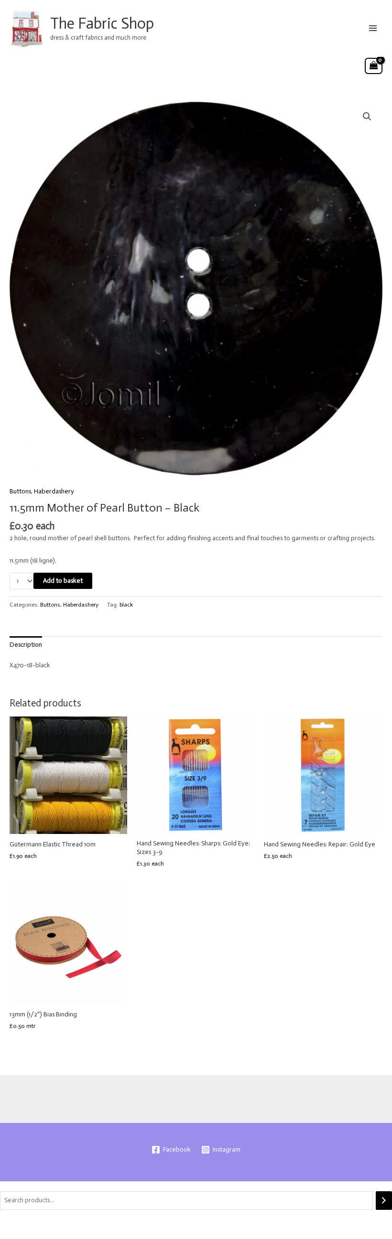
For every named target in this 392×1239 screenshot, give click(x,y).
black (126, 604)
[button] (367, 116)
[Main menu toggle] (373, 28)
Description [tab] (26, 645)
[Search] (384, 1200)
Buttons (20, 491)
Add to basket (63, 581)
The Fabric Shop (102, 23)
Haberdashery (54, 491)
